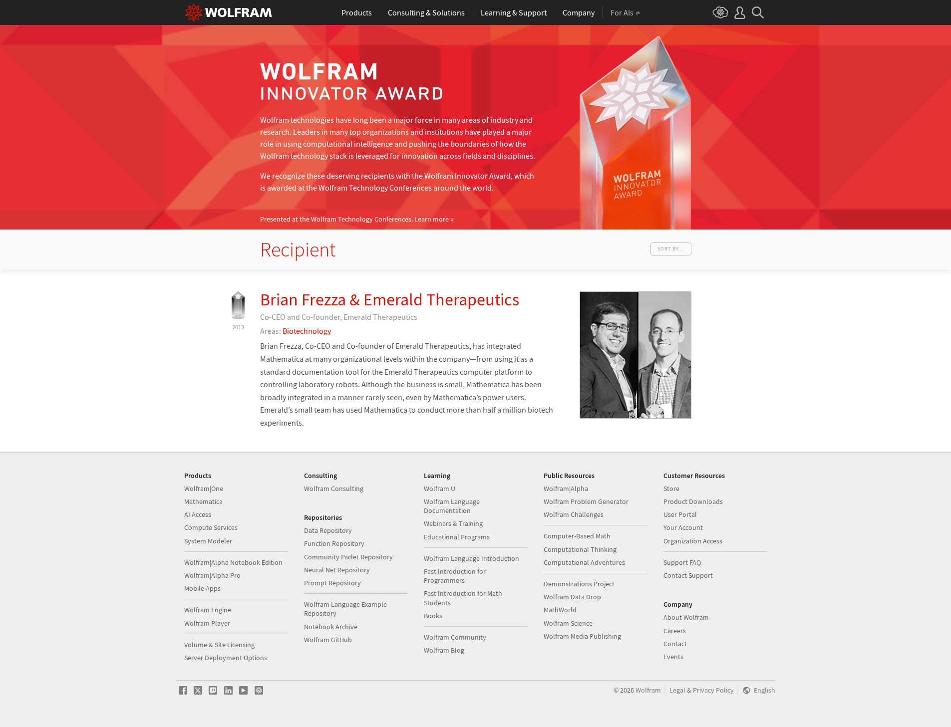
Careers (674, 630)
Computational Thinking (580, 549)
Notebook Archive (330, 626)
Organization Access (692, 540)
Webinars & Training (453, 523)
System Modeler (208, 540)
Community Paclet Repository (348, 556)
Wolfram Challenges (574, 514)
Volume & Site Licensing (219, 644)
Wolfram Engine (207, 609)
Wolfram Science (568, 623)
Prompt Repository (332, 582)
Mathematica (203, 501)
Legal (677, 690)
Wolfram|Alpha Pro (212, 575)
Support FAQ (682, 562)
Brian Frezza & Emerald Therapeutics (389, 299)
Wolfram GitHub (328, 639)
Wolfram (648, 690)
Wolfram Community (455, 637)
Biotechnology (307, 331)
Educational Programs (457, 536)
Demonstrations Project (579, 583)
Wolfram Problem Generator (586, 501)
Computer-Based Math (577, 535)
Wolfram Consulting (333, 488)
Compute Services (211, 527)
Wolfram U (439, 488)
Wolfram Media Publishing (582, 636)
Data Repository (328, 530)
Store (671, 488)
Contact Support (688, 575)
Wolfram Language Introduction (471, 558)
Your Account (683, 527)
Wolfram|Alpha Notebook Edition (233, 562)
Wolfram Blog (444, 650)
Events (673, 656)
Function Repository (334, 543)
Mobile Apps (202, 588)
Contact (675, 643)
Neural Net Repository (337, 569)
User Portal (680, 514)
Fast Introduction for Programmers (455, 576)
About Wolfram (686, 617)
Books (433, 615)
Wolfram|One (203, 488)
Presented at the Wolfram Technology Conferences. (354, 219)
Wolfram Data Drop (572, 596)
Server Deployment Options (225, 657)
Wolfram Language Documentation (452, 506)
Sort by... (670, 248)
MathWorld (560, 609)
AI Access (197, 514)
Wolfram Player (207, 623)
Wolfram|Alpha (566, 488)
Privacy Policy (713, 690)
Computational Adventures (584, 562)
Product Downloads (693, 501)
